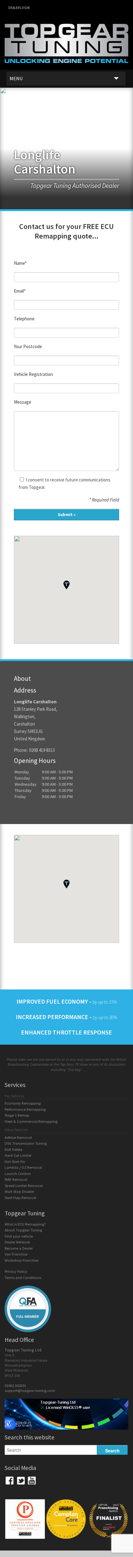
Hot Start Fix (15, 1161)
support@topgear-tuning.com (30, 1390)
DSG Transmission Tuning (26, 1143)
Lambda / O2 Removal (23, 1167)
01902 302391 (15, 1385)
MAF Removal (16, 1179)
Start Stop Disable (19, 1191)
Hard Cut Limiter (18, 1155)
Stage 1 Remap (17, 1115)
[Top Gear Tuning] (66, 67)
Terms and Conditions (23, 1277)
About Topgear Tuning (23, 1230)
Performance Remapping (25, 1109)
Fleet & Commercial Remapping (31, 1121)
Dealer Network (17, 1242)
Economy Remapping (23, 1103)
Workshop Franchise (21, 1260)
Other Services (16, 1129)
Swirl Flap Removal (20, 1197)
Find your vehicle (19, 1236)
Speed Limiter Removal (24, 1185)
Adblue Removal (18, 1137)
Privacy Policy (16, 1271)
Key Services (14, 1095)
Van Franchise (16, 1254)
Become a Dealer (19, 1248)
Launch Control (18, 1173)
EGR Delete (13, 1149)
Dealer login (19, 8)
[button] (66, 584)
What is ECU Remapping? (25, 1224)
